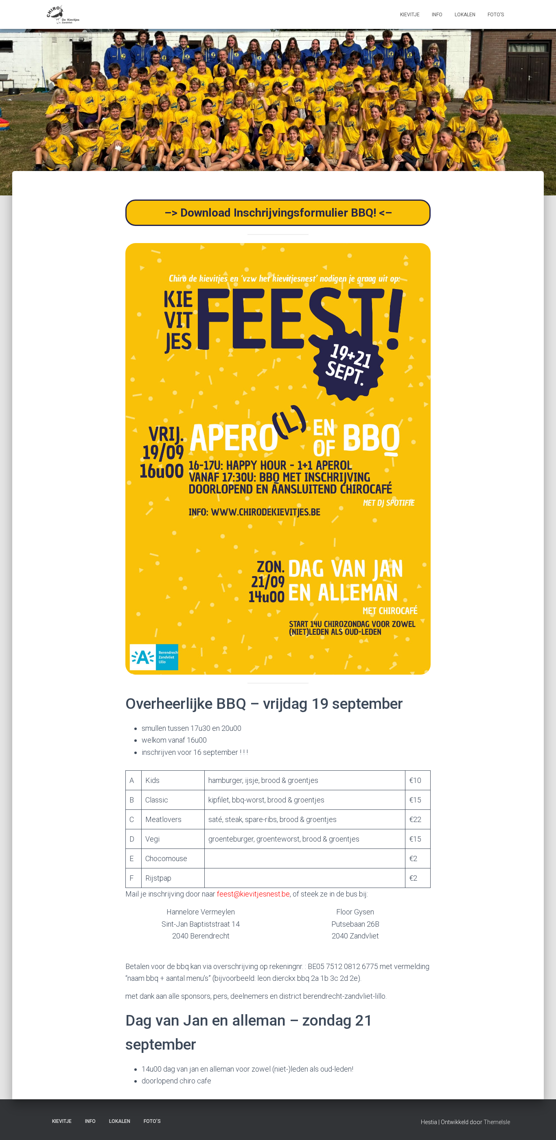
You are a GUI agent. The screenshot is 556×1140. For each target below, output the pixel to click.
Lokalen (465, 15)
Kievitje (410, 15)
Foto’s (496, 15)
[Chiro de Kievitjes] (63, 14)
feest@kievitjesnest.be (253, 894)
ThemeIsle (497, 1122)
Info (437, 15)
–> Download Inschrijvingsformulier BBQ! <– (278, 212)
